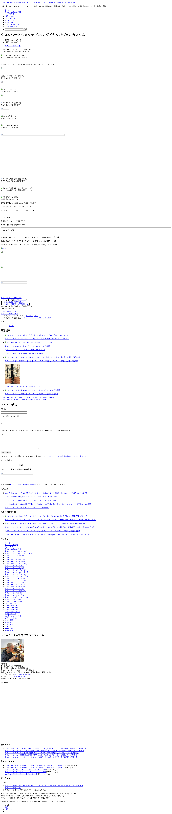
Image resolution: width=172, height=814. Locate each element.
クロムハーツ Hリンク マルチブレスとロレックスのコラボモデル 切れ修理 (31, 394)
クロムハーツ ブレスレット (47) (16, 572)
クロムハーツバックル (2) (14, 599)
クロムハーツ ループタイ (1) (15, 591)
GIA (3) (7, 543)
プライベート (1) (11, 618)
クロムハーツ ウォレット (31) (16, 551)
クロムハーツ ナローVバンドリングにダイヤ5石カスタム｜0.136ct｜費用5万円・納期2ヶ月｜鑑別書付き (47, 534)
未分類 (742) (9, 628)
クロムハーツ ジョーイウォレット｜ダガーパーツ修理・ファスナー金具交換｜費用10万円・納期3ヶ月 (41, 757)
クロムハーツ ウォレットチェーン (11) (19, 553)
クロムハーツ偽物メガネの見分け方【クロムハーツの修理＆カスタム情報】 (32, 497)
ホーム (7, 10)
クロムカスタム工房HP (13, 12)
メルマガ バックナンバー (14, 20)
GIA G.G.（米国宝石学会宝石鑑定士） (23, 484)
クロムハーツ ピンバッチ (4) (15, 570)
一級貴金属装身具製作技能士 (12, 302)
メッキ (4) (8, 622)
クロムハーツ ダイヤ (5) (14, 557)
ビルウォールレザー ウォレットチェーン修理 (21, 774)
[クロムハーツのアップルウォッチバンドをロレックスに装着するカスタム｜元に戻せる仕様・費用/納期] (42, 357)
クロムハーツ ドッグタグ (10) (16, 561)
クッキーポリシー (11, 27)
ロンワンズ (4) (10, 626)
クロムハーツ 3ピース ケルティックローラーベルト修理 (25, 770)
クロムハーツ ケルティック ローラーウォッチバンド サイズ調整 (28, 346)
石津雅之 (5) (9, 630)
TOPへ (7, 811)
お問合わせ (9, 809)
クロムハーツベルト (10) (13, 601)
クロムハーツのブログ (9, 311)
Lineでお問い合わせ (12, 18)
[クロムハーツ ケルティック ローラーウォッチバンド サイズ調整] (28, 342)
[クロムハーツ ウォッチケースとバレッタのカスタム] (12, 383)
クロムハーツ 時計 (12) (13, 593)
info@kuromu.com (20, 300)
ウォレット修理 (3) (11, 545)
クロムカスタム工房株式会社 (11, 298)
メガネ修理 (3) (10, 620)
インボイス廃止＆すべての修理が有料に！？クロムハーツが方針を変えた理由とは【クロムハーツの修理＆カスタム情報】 (48, 504)
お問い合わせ (9, 16)
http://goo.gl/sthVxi (32, 316)
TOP (44, 786)
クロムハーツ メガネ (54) (14, 582)
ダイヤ (11, 326)
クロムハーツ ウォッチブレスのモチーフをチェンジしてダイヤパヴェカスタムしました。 (37, 339)
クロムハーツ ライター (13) (15, 587)
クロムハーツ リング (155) (14, 589)
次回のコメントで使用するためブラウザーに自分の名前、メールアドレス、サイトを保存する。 (37, 430)
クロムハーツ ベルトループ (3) (16, 576)
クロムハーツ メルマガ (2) (14, 584)
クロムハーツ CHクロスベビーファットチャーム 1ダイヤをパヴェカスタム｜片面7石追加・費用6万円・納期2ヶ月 (50, 520)
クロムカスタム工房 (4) (13, 549)
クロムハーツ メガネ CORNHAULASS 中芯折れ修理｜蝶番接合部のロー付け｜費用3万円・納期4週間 (41, 755)
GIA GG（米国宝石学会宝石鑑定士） (15, 304)
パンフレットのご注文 (13, 24)
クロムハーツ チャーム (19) (15, 559)
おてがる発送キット (12, 14)
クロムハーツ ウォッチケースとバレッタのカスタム (23, 386)
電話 (6, 807)
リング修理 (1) (10, 624)
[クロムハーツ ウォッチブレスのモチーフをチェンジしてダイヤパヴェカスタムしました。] (37, 335)
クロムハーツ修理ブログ (9, 314)
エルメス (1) (9, 547)
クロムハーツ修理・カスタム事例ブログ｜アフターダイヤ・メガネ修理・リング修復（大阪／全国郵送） (38, 2)
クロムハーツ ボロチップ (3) (15, 580)
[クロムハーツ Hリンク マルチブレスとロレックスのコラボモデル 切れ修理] (32, 390)
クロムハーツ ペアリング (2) (15, 574)
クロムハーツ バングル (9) (14, 566)
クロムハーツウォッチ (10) (14, 595)
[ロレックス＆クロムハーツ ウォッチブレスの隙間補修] (25, 350)
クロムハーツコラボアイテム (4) (16, 597)
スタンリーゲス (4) (11, 610)
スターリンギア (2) (11, 607)
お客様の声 (9, 22)
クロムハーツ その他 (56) (14, 555)
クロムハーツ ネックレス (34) (16, 563)
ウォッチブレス (14, 324)
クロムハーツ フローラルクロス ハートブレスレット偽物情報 (27, 508)
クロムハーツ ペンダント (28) (16, 578)
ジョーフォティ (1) (11, 605)
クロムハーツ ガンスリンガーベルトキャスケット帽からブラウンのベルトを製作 (34, 765)
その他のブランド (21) (13, 612)
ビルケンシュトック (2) (13, 616)
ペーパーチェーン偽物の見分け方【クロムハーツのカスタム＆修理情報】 (31, 500)
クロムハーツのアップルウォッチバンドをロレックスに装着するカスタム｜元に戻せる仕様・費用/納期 (41, 361)
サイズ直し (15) (10, 603)
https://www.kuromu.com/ (22, 674)
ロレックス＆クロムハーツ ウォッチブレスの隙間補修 (24, 353)
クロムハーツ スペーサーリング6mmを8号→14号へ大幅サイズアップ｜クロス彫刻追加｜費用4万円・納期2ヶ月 (49, 527)
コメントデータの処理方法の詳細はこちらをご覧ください (67, 456)
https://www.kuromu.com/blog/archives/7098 (37, 318)
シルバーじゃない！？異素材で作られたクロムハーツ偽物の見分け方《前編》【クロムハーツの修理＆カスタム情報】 (47, 493)
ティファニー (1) (11, 614)
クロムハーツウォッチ (13, 46)
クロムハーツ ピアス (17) (14, 568)
